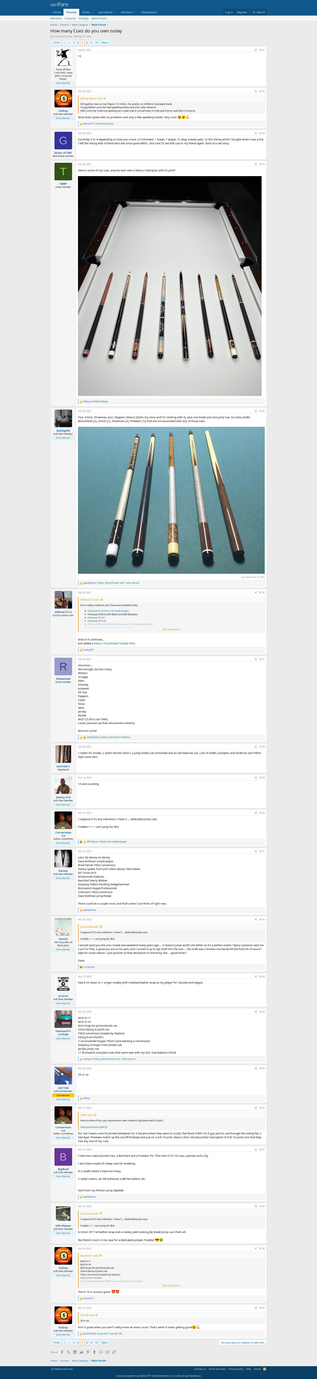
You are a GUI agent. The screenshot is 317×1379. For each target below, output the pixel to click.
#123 (262, 133)
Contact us (200, 1369)
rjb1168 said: (87, 1315)
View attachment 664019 (93, 1127)
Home (57, 12)
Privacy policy (236, 1369)
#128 (262, 746)
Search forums (99, 18)
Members (127, 12)
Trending (83, 18)
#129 (262, 777)
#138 (262, 1206)
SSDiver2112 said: (89, 599)
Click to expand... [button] (171, 629)
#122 (262, 91)
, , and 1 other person (111, 582)
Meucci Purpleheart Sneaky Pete (114, 643)
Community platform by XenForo (145, 1375)
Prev (57, 42)
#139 (262, 1248)
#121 (262, 49)
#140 (262, 1307)
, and (108, 737)
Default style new (63, 1369)
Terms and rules (217, 1369)
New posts (56, 18)
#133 (262, 976)
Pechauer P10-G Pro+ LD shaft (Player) (108, 610)
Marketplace (149, 12)
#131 (262, 851)
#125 (262, 411)
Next (104, 42)
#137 (262, 1149)
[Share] (255, 50)
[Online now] (63, 828)
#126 (262, 592)
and (98, 123)
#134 (262, 1011)
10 (96, 42)
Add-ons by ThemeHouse (189, 1375)
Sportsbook (105, 12)
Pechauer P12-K (96, 617)
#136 (262, 1107)
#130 (262, 812)
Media (86, 12)
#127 (262, 659)
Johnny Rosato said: (91, 98)
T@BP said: (86, 1115)
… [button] (69, 42)
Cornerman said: (89, 926)
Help (248, 1369)
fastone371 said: (89, 1255)
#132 (262, 919)
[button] (92, 12)
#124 (262, 164)
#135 (262, 1068)
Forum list (70, 18)
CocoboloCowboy (63, 36)
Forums (71, 12)
